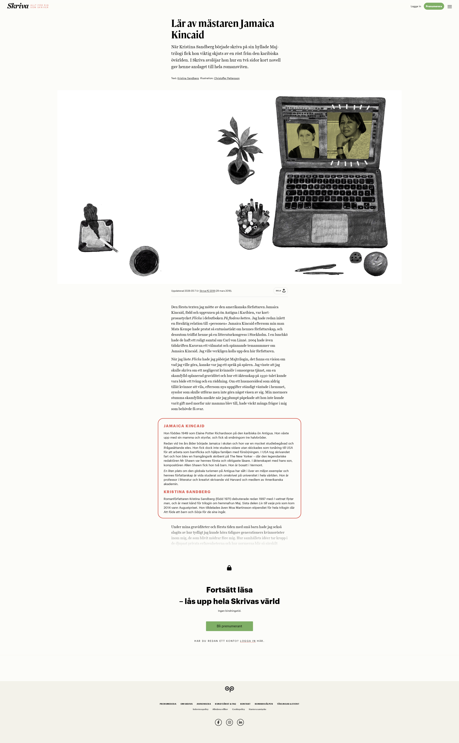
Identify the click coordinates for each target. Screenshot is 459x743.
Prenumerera (434, 6)
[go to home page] (18, 5)
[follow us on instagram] (229, 722)
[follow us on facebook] (218, 722)
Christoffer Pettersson (227, 78)
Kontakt (245, 704)
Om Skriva (187, 704)
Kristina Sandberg (188, 78)
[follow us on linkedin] (240, 722)
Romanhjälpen (264, 704)
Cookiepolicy (238, 709)
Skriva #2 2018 (207, 290)
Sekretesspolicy (200, 709)
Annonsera (204, 704)
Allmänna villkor (220, 709)
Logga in (416, 6)
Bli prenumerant (229, 626)
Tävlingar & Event (288, 704)
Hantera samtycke (257, 709)
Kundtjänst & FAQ (225, 704)
